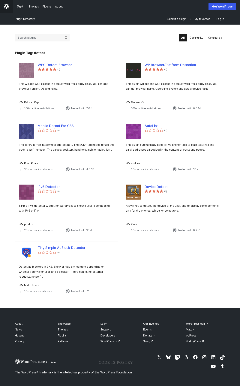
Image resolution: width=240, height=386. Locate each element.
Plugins (62, 335)
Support (105, 329)
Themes (63, 329)
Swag (148, 341)
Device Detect (156, 187)
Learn (103, 323)
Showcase (64, 323)
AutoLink (152, 126)
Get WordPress (222, 6)
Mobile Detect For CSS (56, 126)
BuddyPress (195, 341)
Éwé (53, 362)
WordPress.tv (110, 341)
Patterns (63, 341)
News (18, 329)
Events (147, 329)
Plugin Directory (25, 18)
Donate (149, 335)
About (18, 323)
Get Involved (151, 323)
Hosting (20, 335)
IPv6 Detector (49, 187)
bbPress (193, 335)
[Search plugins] (66, 37)
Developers (107, 335)
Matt (190, 329)
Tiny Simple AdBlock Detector (62, 248)
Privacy (19, 341)
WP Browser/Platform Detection (170, 65)
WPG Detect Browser (55, 65)
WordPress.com (197, 323)
